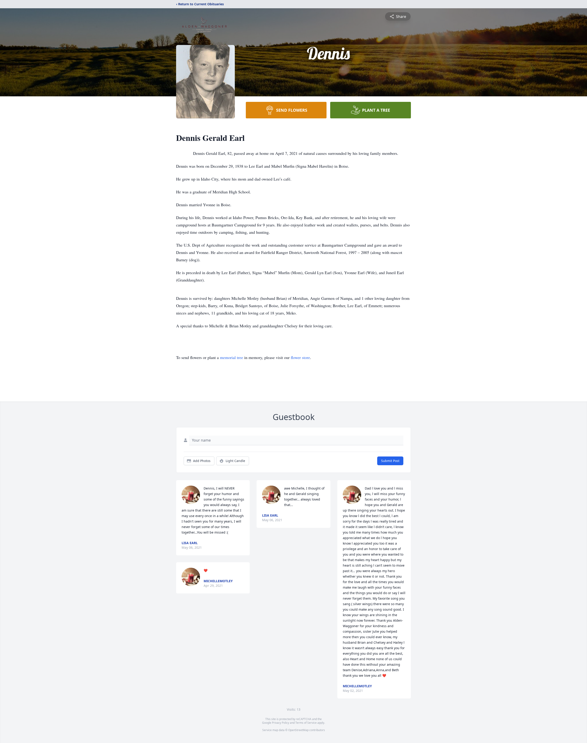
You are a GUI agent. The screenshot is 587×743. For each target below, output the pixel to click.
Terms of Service (306, 723)
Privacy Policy (280, 723)
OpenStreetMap (298, 730)
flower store (300, 357)
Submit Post (390, 461)
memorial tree (231, 357)
